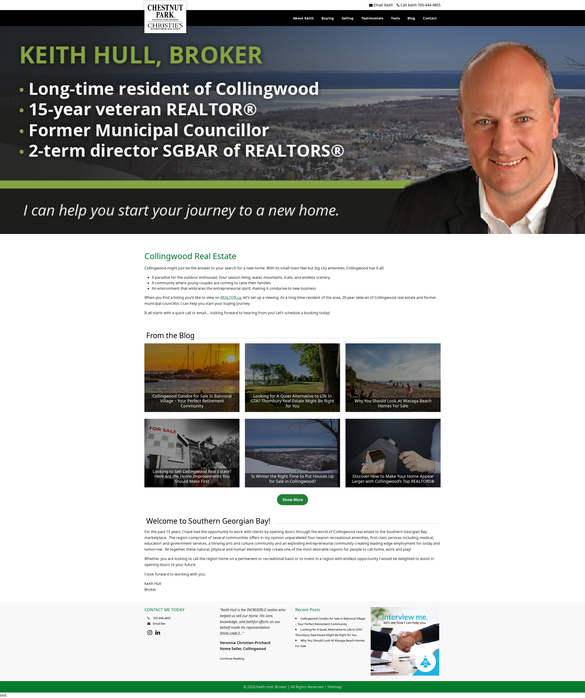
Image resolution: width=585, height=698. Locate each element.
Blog (411, 18)
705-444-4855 (421, 5)
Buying (328, 18)
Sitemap (334, 686)
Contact (430, 18)
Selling (348, 18)
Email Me (159, 623)
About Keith (303, 18)
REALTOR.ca (231, 297)
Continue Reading (232, 658)
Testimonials (372, 18)
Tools (395, 18)
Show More (292, 499)
